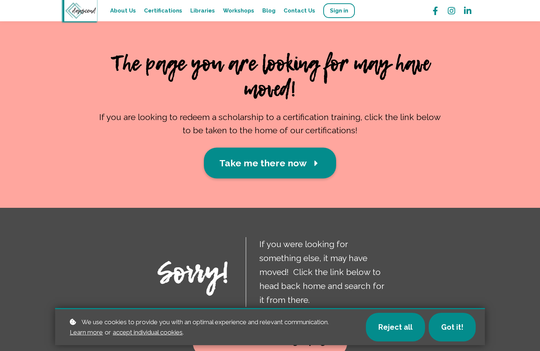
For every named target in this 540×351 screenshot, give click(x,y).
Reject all (395, 327)
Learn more (86, 332)
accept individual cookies (148, 332)
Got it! (452, 327)
